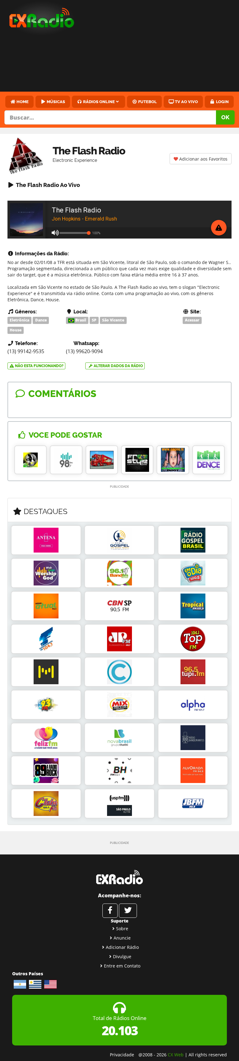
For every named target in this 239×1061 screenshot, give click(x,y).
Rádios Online (98, 101)
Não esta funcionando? (38, 366)
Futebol (147, 101)
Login (222, 101)
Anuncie (122, 938)
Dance (41, 320)
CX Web (176, 1055)
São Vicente (113, 320)
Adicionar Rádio (122, 947)
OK (225, 117)
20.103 (120, 1030)
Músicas (55, 101)
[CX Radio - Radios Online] (119, 877)
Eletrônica (19, 320)
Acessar (192, 320)
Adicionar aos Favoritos (202, 159)
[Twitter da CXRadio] (128, 911)
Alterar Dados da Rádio (118, 366)
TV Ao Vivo (186, 101)
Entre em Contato (122, 966)
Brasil (80, 320)
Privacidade (122, 1055)
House (15, 330)
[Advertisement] (162, 46)
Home (22, 101)
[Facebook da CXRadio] (110, 911)
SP (94, 320)
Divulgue (122, 956)
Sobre (122, 928)
